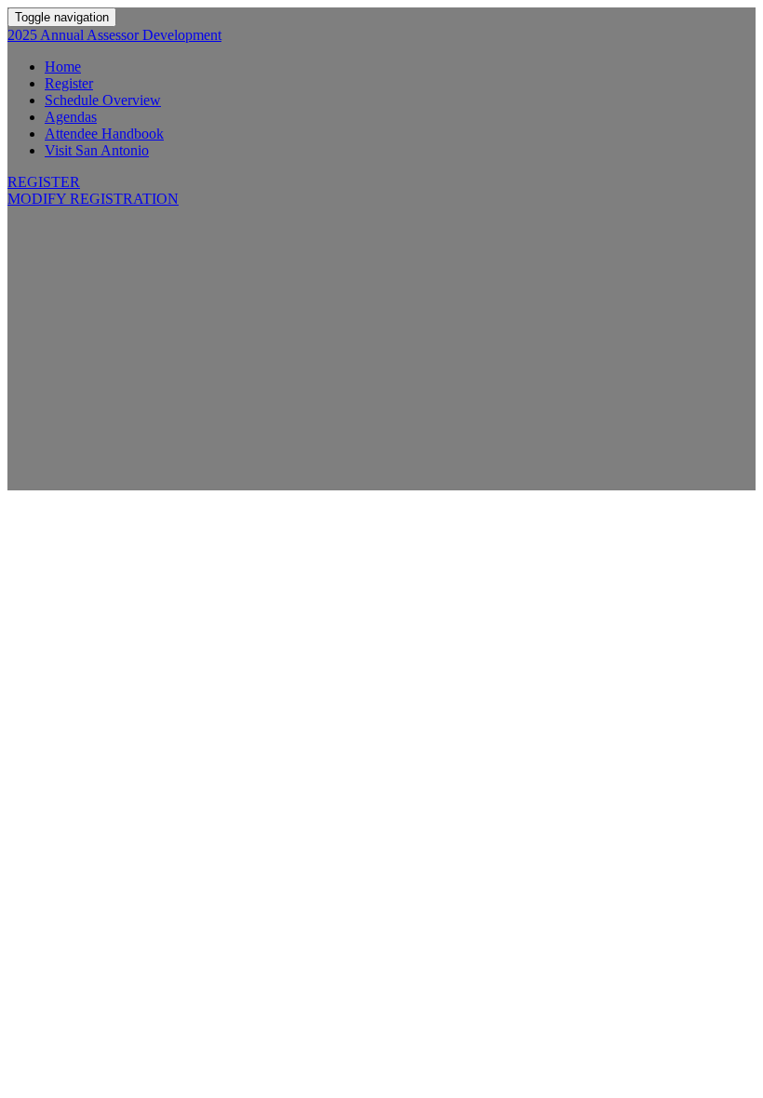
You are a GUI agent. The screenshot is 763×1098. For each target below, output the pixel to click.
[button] (43, 182)
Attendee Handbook (104, 133)
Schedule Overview (103, 100)
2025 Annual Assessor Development (114, 35)
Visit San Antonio (97, 150)
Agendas (71, 117)
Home (63, 66)
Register (69, 83)
